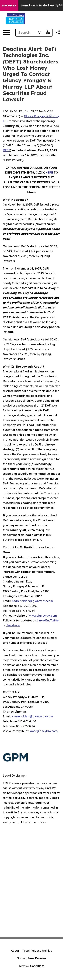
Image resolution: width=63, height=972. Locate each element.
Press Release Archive (37, 950)
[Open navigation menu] (6, 32)
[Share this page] (57, 32)
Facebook (13, 625)
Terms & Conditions (31, 966)
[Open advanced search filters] (48, 32)
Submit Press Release (31, 958)
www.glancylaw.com (43, 615)
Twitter (54, 620)
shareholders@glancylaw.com (32, 601)
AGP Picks (9, 5)
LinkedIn (43, 620)
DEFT (6, 150)
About (15, 950)
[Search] (40, 32)
